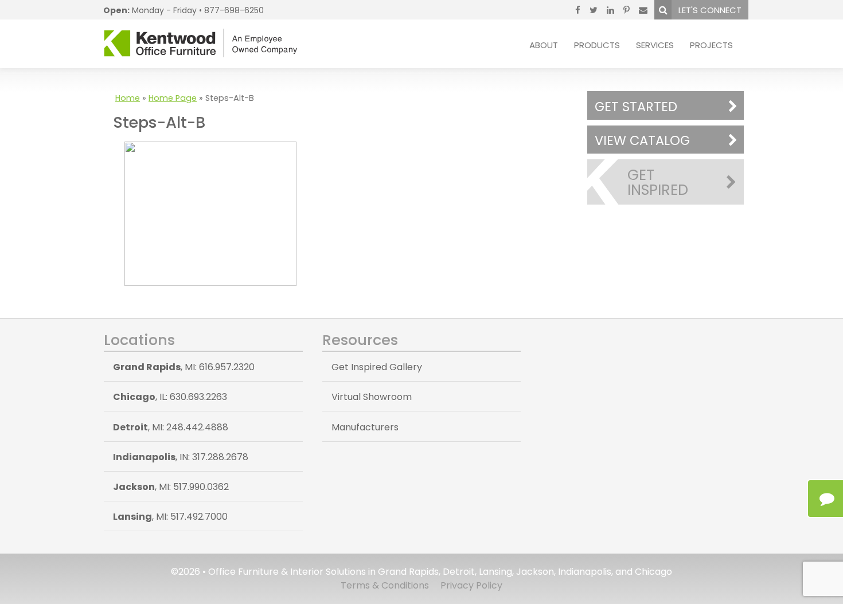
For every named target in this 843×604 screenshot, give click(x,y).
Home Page (173, 98)
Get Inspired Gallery (376, 367)
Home (127, 98)
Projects (711, 45)
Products (597, 45)
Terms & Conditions (385, 585)
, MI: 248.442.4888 (170, 427)
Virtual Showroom (371, 396)
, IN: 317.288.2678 (180, 457)
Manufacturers (365, 427)
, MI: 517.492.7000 (170, 516)
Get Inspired (657, 182)
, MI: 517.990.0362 (171, 486)
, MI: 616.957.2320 (184, 367)
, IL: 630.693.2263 (170, 396)
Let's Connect (709, 10)
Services (655, 45)
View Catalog (642, 140)
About (543, 45)
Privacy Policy (471, 585)
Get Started (636, 106)
